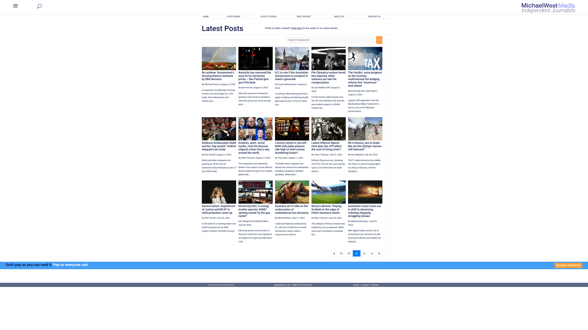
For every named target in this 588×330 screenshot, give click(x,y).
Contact (365, 285)
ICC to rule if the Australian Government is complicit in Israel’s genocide (291, 76)
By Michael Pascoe (211, 84)
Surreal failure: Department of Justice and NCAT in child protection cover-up (218, 209)
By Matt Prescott (246, 158)
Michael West (261, 221)
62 (372, 253)
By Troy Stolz (281, 158)
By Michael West (282, 218)
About (356, 285)
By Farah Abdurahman (286, 84)
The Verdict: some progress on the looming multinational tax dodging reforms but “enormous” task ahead (365, 79)
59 (349, 253)
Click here (296, 28)
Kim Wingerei (244, 221)
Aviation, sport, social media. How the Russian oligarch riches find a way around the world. (254, 147)
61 (364, 253)
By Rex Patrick (245, 87)
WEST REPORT (304, 16)
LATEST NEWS (233, 16)
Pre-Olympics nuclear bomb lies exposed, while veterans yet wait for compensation (328, 77)
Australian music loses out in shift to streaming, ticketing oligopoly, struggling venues (364, 211)
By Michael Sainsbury (358, 221)
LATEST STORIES (268, 16)
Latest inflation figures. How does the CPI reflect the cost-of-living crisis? (326, 146)
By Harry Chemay (319, 154)
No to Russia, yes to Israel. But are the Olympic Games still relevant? (364, 146)
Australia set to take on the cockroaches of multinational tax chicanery (292, 209)
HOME (206, 16)
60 (356, 253)
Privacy (375, 285)
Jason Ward (371, 91)
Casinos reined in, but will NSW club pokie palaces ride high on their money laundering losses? (290, 147)
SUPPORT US (374, 16)
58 (341, 253)
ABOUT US (339, 16)
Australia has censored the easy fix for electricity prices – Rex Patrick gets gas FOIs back (254, 77)
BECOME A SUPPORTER (568, 265)
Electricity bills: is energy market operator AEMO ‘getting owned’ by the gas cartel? (254, 211)
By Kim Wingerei (355, 154)
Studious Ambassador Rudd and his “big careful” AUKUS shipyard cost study (219, 146)
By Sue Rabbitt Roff (320, 87)
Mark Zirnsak (354, 91)
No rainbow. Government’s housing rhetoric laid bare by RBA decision (218, 76)
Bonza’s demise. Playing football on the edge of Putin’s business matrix (326, 209)
